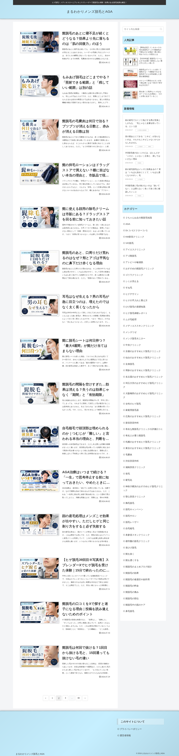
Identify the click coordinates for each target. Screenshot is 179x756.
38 (78, 698)
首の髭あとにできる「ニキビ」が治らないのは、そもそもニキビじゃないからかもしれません (142, 139)
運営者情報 (125, 735)
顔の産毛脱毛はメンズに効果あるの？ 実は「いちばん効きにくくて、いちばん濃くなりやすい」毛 (143, 172)
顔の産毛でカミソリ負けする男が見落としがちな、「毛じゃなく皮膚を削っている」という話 (142, 123)
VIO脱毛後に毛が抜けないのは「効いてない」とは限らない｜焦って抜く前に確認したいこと (142, 189)
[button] (161, 29)
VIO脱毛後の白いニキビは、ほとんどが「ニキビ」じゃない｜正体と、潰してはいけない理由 (142, 156)
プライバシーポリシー (131, 729)
